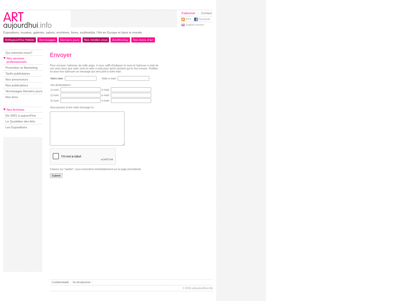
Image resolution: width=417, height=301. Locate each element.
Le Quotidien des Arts (20, 121)
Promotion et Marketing (21, 67)
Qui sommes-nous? (18, 52)
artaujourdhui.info (202, 288)
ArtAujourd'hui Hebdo (19, 40)
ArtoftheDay (120, 40)
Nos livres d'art (143, 40)
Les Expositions (16, 127)
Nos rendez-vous (96, 40)
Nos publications (16, 85)
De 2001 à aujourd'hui (20, 115)
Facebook (204, 19)
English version (195, 24)
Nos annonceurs (16, 79)
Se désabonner (82, 282)
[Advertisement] (124, 18)
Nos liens (11, 97)
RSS (188, 19)
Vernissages (47, 40)
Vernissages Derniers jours (23, 91)
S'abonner (188, 13)
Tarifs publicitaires (17, 73)
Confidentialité (60, 282)
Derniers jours (69, 40)
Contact (206, 13)
